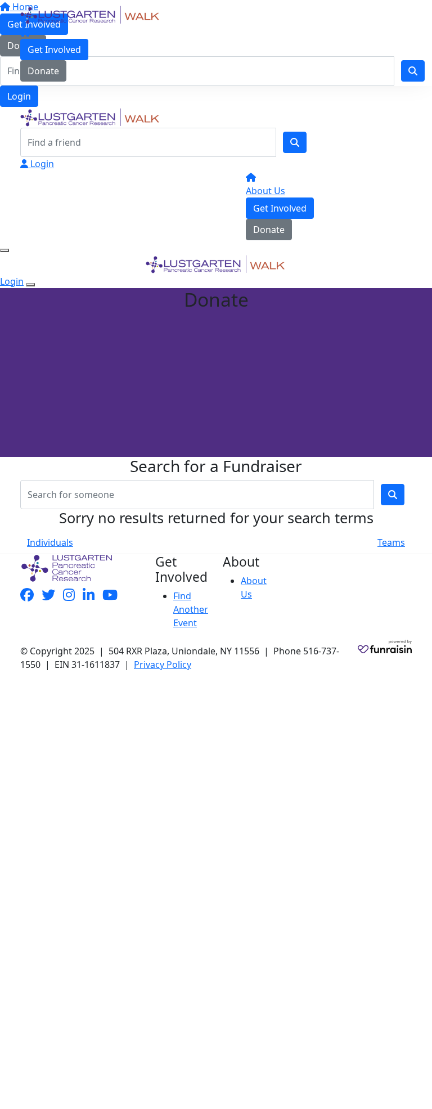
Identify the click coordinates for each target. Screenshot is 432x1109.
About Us (265, 191)
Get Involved (54, 49)
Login (19, 96)
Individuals (50, 542)
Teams (391, 542)
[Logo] (90, 14)
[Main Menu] (4, 250)
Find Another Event (190, 609)
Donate (43, 71)
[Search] (295, 142)
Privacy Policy (162, 664)
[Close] (30, 284)
